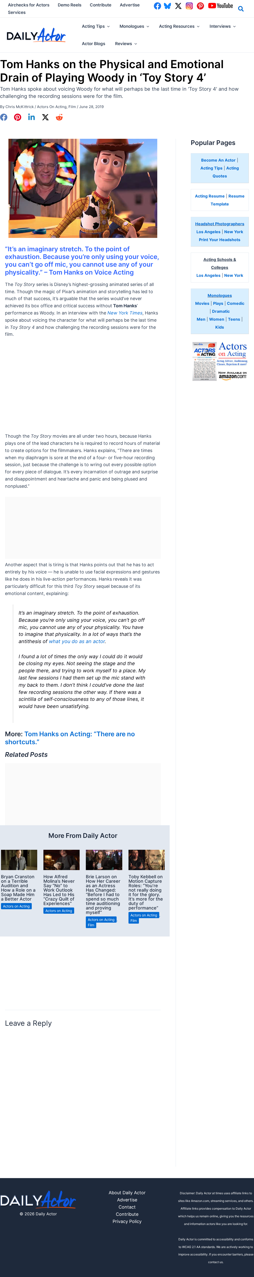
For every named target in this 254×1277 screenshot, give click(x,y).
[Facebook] (3, 117)
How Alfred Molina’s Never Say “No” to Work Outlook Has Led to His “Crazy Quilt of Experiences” (59, 890)
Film (72, 106)
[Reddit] (59, 117)
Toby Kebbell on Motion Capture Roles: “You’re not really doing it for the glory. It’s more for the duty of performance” (145, 892)
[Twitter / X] (45, 117)
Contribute (127, 1214)
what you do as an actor (77, 641)
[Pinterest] (17, 117)
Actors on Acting (51, 106)
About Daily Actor (127, 1192)
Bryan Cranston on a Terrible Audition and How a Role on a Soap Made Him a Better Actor (18, 888)
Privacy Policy (127, 1221)
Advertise (127, 1199)
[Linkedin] (31, 117)
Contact (127, 1207)
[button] (241, 9)
